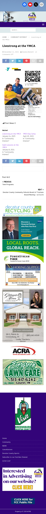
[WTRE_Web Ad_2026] (23, 262)
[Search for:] (23, 30)
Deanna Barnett (28, 52)
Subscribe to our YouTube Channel (14, 457)
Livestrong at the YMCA (11, 134)
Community (6, 442)
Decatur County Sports (10, 453)
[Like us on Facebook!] (24, 4)
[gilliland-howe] (23, 341)
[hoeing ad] (23, 285)
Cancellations (7, 449)
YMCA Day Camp (29, 134)
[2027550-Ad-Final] (23, 238)
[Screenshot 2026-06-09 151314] (23, 215)
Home (4, 438)
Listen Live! (6, 461)
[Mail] (41, 4)
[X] (36, 4)
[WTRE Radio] (23, 21)
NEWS (4, 446)
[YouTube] (30, 4)
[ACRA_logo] (23, 354)
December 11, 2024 (11, 52)
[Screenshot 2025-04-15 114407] (23, 384)
